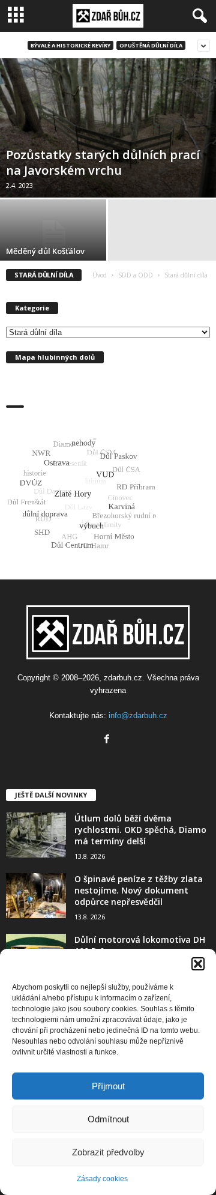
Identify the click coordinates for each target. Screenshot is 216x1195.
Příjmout (108, 1086)
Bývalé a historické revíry (70, 45)
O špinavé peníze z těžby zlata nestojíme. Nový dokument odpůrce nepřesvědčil (138, 890)
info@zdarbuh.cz (138, 715)
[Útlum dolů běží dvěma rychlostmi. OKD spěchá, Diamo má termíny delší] (36, 835)
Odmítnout (108, 1119)
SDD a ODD (135, 275)
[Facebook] (108, 740)
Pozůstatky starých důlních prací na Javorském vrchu (103, 162)
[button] (198, 964)
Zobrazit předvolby (108, 1152)
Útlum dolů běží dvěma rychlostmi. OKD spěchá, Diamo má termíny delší (140, 829)
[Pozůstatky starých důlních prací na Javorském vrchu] (108, 128)
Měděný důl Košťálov (45, 251)
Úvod (99, 275)
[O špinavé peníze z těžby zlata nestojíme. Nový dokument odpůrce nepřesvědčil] (36, 895)
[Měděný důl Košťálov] (54, 234)
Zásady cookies (102, 1179)
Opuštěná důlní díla (150, 45)
